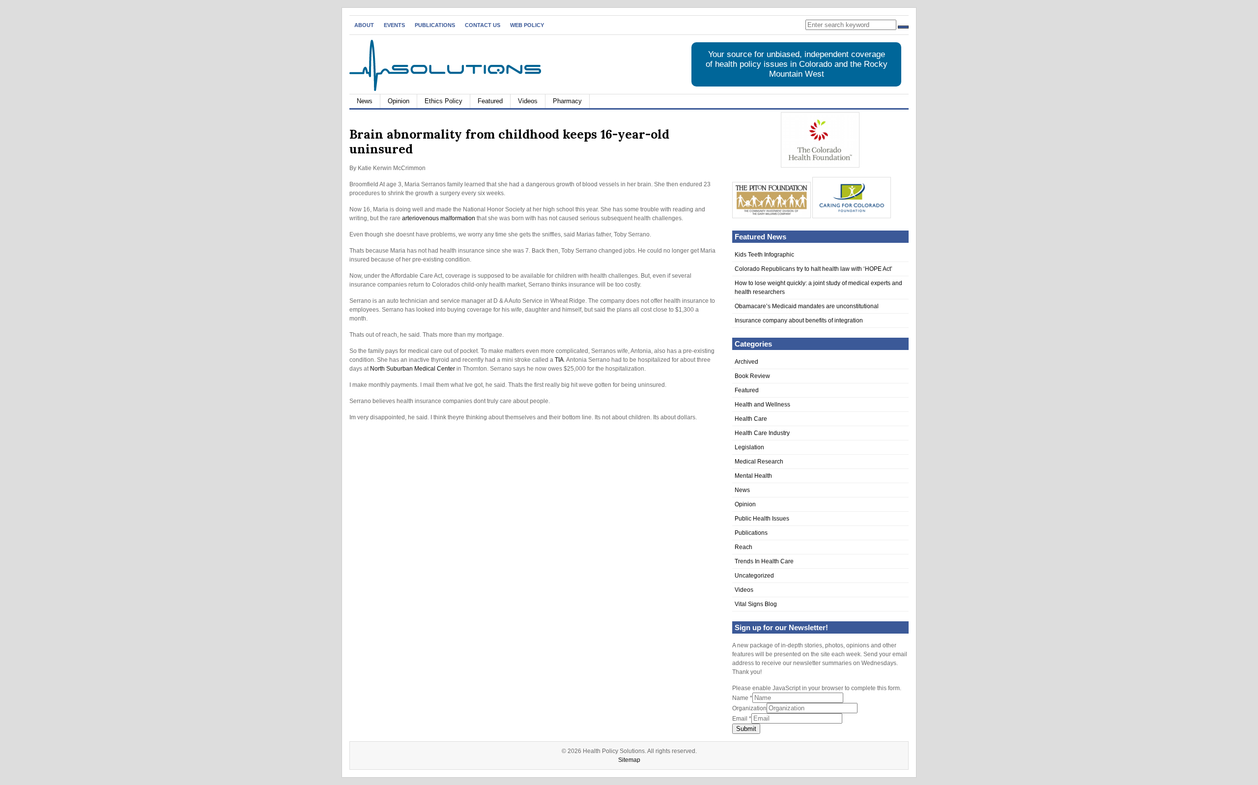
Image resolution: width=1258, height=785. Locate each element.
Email (741, 718)
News (364, 101)
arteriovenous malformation (438, 218)
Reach (743, 547)
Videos (528, 101)
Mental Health (753, 475)
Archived (746, 361)
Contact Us (482, 25)
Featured (490, 101)
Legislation (749, 447)
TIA (559, 359)
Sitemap (629, 759)
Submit (746, 728)
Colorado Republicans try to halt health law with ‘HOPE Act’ (813, 268)
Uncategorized (754, 575)
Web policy (527, 25)
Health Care (751, 418)
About (364, 25)
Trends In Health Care (764, 561)
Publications (435, 25)
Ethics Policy (443, 101)
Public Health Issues (762, 518)
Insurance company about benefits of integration (799, 320)
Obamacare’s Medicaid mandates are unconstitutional (807, 306)
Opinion (398, 101)
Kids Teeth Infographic (764, 254)
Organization (749, 708)
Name (742, 698)
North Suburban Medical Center (412, 368)
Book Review (752, 376)
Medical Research (759, 461)
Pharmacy (567, 101)
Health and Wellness (762, 404)
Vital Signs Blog (756, 604)
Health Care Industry (762, 433)
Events (394, 25)
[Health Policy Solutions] (445, 89)
